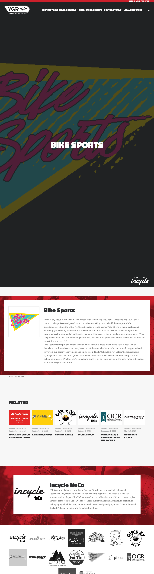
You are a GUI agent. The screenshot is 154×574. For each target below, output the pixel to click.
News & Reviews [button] (67, 10)
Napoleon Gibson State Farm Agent (19, 436)
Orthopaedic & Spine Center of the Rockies (110, 437)
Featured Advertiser (17, 428)
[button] (149, 10)
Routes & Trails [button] (112, 10)
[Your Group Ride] (17, 9)
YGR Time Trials (50, 10)
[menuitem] (139, 1)
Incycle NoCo (86, 434)
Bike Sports (59, 310)
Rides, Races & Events (90, 10)
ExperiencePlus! (42, 434)
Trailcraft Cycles (130, 436)
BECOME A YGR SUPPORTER (139, 1)
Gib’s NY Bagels (64, 434)
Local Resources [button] (133, 10)
